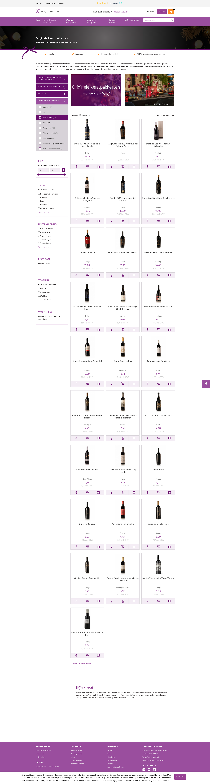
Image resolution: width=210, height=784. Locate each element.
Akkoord (180, 776)
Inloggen (162, 11)
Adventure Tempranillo (123, 524)
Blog (108, 754)
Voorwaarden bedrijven (115, 767)
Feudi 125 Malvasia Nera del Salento (123, 199)
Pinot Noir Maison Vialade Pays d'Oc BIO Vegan (122, 308)
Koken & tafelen (47, 208)
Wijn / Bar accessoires (53, 148)
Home (38, 20)
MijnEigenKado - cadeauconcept (47, 766)
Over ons (39, 3)
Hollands (43, 204)
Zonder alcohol (46, 299)
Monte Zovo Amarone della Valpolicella (87, 145)
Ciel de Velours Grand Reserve (158, 252)
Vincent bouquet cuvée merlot (87, 361)
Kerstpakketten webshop (49, 21)
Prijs (83, 115)
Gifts (42, 94)
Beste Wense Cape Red (87, 470)
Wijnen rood (49, 117)
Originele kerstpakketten (50, 78)
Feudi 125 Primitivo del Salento (122, 252)
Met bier (43, 296)
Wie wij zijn (111, 757)
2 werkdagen (45, 239)
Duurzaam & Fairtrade (49, 193)
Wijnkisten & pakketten (54, 143)
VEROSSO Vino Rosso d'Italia (158, 415)
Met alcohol (45, 292)
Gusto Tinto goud (87, 524)
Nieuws (109, 751)
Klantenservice (50, 3)
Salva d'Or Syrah (87, 252)
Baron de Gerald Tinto (158, 524)
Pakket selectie (112, 21)
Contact (61, 3)
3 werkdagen (45, 243)
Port (46, 112)
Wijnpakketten (76, 760)
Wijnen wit (49, 128)
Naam (88, 115)
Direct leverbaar (46, 228)
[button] (76, 166)
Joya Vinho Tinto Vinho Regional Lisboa (87, 417)
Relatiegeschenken (131, 20)
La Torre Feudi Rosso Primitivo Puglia (87, 308)
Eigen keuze (40, 754)
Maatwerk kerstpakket (71, 21)
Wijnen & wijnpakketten (48, 101)
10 (41, 267)
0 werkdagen (45, 232)
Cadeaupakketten (77, 764)
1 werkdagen (45, 236)
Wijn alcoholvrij (50, 133)
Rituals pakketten (77, 754)
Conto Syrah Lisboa (123, 361)
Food (42, 201)
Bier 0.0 (43, 288)
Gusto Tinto (158, 470)
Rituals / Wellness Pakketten (51, 86)
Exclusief (44, 197)
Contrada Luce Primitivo (158, 361)
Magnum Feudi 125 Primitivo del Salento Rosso (123, 145)
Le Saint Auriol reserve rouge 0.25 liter (87, 634)
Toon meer (43, 212)
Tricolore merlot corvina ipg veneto (123, 471)
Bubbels (47, 107)
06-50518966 (154, 757)
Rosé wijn (48, 122)
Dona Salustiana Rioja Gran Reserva (158, 198)
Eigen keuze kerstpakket (92, 21)
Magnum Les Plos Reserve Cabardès (158, 145)
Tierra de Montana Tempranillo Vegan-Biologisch (122, 417)
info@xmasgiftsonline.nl (155, 760)
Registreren (151, 12)
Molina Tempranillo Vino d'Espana (158, 578)
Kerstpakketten (76, 751)
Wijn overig (49, 138)
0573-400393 (153, 754)
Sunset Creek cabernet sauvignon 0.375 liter (123, 580)
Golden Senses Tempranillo (87, 578)
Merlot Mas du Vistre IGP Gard (158, 307)
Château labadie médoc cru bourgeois (87, 199)
